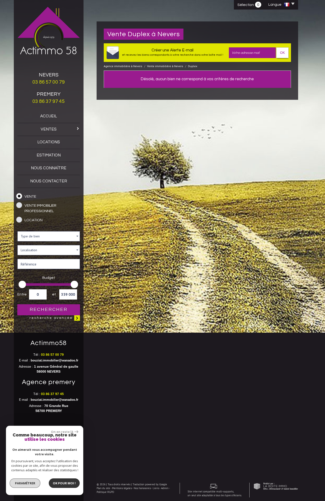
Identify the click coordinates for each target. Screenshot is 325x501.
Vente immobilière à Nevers (165, 66)
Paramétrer (25, 483)
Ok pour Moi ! (64, 483)
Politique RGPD (105, 492)
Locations (48, 142)
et (54, 294)
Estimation (49, 155)
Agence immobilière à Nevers (123, 66)
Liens (156, 488)
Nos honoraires (142, 488)
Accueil (48, 116)
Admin (164, 488)
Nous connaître (48, 168)
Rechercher (49, 309)
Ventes (49, 129)
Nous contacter (48, 181)
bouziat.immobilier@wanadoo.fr (54, 360)
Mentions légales (122, 488)
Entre (21, 294)
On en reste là (62, 432)
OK (282, 53)
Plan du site (103, 488)
